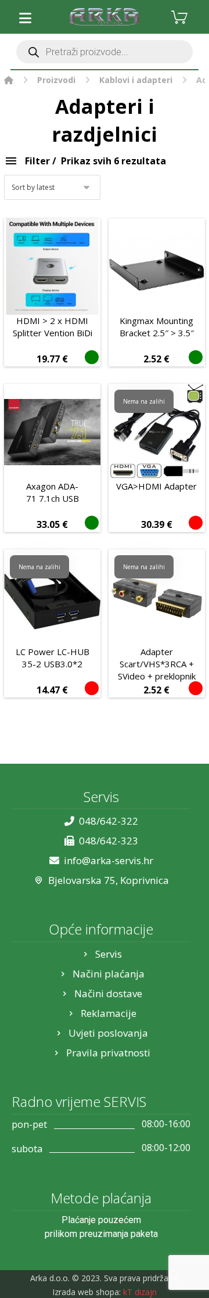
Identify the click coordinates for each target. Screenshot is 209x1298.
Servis (108, 954)
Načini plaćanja (109, 973)
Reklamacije (108, 1013)
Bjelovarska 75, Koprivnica (108, 880)
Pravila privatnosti (108, 1052)
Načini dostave (108, 993)
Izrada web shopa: (86, 1291)
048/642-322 (108, 821)
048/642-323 (108, 840)
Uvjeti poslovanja (108, 1033)
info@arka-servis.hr (108, 860)
